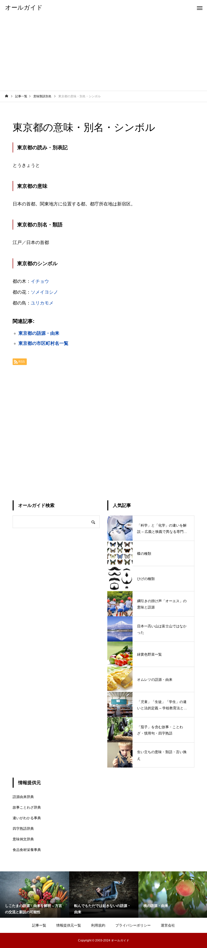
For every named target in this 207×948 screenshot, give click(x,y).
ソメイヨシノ (44, 292)
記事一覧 (39, 925)
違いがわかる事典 (27, 818)
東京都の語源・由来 (38, 333)
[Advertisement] (103, 53)
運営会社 (168, 925)
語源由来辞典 (23, 797)
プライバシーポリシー (133, 925)
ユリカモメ (42, 302)
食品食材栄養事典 (27, 850)
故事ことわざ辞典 (27, 807)
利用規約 (98, 925)
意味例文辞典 (23, 839)
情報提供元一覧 (68, 925)
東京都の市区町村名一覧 (43, 343)
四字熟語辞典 (23, 829)
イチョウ (40, 281)
